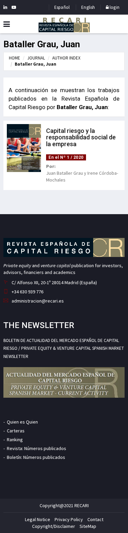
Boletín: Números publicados (36, 457)
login (114, 7)
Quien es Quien (22, 422)
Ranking (15, 439)
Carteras (16, 431)
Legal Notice (37, 519)
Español (62, 7)
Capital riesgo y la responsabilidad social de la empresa (81, 137)
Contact (95, 519)
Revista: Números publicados (36, 448)
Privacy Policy (69, 519)
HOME (14, 58)
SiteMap (88, 526)
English (88, 7)
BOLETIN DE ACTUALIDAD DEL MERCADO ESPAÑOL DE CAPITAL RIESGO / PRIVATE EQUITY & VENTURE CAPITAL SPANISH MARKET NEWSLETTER (63, 348)
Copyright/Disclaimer (53, 526)
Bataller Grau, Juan (35, 64)
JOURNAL (36, 58)
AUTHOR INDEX (66, 58)
